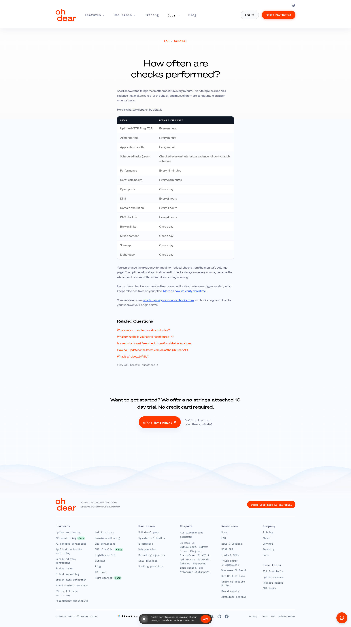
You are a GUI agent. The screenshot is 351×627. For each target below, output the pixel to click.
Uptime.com (187, 559)
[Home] (66, 15)
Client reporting (67, 574)
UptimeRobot (188, 546)
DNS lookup (270, 588)
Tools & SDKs (230, 555)
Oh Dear (69, 616)
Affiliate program (233, 596)
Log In (249, 15)
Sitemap (100, 560)
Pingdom (195, 551)
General (180, 41)
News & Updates (231, 543)
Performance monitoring (72, 600)
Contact (268, 543)
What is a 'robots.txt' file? (133, 356)
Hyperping (199, 563)
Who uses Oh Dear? (233, 570)
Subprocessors (287, 616)
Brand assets (230, 591)
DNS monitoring (105, 543)
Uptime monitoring (68, 532)
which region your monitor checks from (168, 300)
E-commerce (145, 543)
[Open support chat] (341, 617)
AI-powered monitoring (71, 543)
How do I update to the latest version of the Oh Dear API (152, 350)
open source (188, 567)
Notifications (104, 532)
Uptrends (203, 559)
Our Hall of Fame (233, 576)
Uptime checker (273, 577)
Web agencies (147, 549)
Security (268, 549)
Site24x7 (203, 555)
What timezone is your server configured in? (145, 336)
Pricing (268, 532)
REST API (227, 549)
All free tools (273, 571)
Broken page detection (71, 579)
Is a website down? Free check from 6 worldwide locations (154, 343)
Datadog (185, 563)
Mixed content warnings (72, 585)
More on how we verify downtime (184, 291)
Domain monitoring (107, 538)
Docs (224, 532)
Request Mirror (273, 582)
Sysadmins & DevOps (151, 538)
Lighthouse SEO (105, 555)
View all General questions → (137, 364)
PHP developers (148, 532)
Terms (264, 616)
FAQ (166, 41)
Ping (98, 566)
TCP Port (101, 572)
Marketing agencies (151, 555)
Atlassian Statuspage (194, 572)
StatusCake (187, 555)
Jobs (266, 555)
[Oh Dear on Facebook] (227, 616)
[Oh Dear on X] (212, 616)
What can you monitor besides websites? (143, 330)
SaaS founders (147, 560)
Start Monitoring (278, 15)
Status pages (64, 568)
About (266, 538)
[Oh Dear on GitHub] (219, 616)
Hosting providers (150, 566)
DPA (273, 616)
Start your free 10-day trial (271, 504)
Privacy (253, 616)
